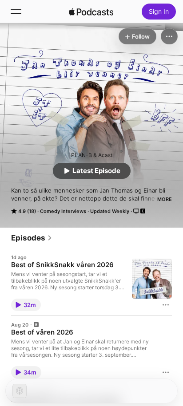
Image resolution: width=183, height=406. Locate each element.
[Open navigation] (16, 11)
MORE (164, 199)
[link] (31, 238)
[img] (91, 11)
